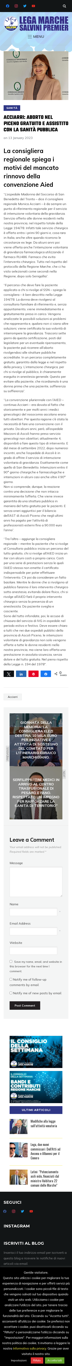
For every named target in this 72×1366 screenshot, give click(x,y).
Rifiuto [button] (37, 1360)
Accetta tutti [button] (54, 1360)
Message (16, 863)
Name (14, 904)
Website (16, 943)
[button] (36, 36)
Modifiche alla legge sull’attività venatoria (44, 1123)
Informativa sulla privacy (29, 1348)
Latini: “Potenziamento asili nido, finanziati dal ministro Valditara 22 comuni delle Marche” (45, 1178)
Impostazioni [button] (19, 1360)
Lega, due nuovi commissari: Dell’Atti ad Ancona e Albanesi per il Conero (45, 1151)
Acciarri (13, 697)
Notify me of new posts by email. (37, 993)
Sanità (11, 107)
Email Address (20, 923)
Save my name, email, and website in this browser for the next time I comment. (36, 966)
